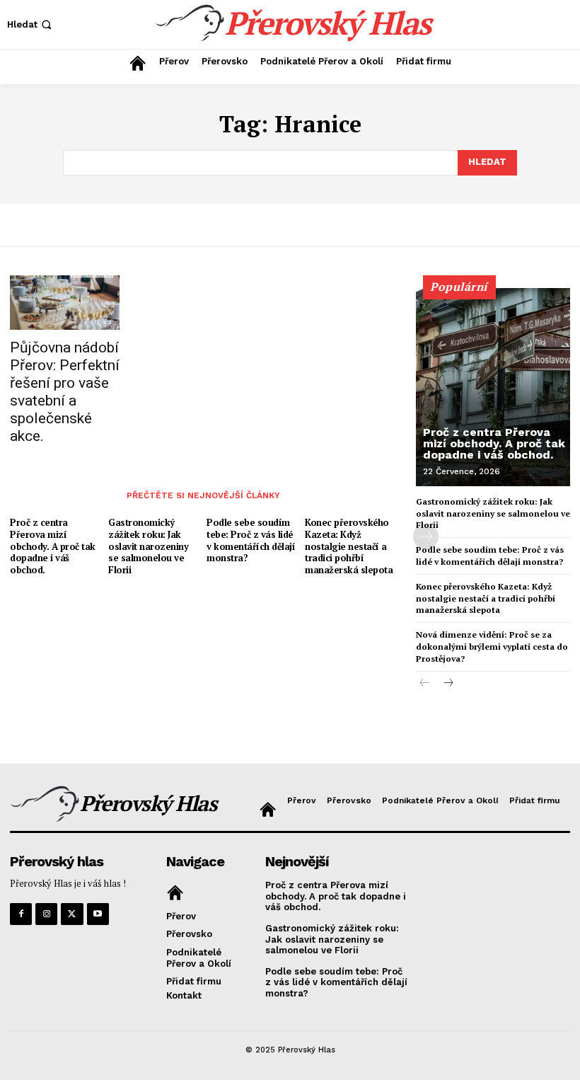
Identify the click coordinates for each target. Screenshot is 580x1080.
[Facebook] (21, 914)
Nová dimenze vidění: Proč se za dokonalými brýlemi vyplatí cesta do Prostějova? (492, 646)
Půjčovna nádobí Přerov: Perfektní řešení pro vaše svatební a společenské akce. (65, 391)
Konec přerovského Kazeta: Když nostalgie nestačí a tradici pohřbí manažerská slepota (349, 546)
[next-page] (447, 684)
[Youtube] (98, 914)
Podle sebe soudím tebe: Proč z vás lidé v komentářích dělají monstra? (251, 540)
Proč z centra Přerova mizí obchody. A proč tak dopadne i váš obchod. (52, 546)
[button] (30, 24)
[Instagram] (46, 914)
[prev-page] (425, 684)
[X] (72, 914)
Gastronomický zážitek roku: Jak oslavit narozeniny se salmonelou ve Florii (148, 546)
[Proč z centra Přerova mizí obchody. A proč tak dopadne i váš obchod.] (493, 387)
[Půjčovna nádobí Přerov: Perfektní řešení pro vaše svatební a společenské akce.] (65, 303)
